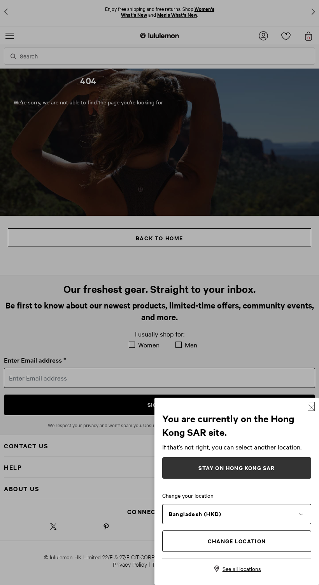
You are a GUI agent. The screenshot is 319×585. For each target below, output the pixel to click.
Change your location (188, 495)
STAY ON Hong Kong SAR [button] (236, 467)
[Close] (311, 406)
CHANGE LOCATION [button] (237, 541)
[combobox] (237, 513)
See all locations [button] (242, 569)
